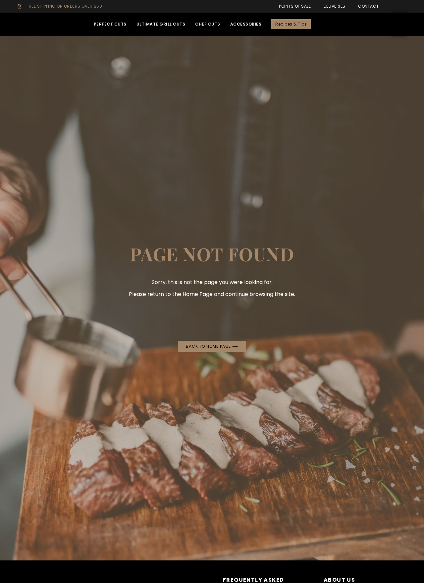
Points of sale (294, 6)
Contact (367, 6)
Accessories (246, 24)
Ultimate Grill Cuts (161, 24)
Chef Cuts (207, 24)
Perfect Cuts (110, 24)
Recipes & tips (291, 24)
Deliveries (333, 6)
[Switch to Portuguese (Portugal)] (389, 6)
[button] (374, 24)
